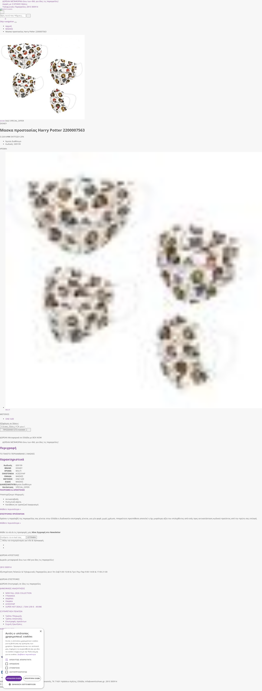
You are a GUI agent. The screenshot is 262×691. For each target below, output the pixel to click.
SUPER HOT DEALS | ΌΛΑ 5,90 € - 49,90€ (23, 606)
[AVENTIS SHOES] (131, 9)
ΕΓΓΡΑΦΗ (32, 537)
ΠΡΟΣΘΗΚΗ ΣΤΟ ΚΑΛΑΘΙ (14, 429)
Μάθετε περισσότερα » (10, 509)
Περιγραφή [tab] (8, 448)
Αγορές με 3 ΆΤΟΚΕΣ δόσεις (14, 4)
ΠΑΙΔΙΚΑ (9, 601)
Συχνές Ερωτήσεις (13, 624)
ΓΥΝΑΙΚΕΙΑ (10, 595)
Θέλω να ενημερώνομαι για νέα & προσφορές (23, 540)
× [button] (41, 631)
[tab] (12, 490)
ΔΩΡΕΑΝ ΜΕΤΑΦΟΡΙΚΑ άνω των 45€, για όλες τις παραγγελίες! (30, 1)
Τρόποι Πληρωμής (13, 616)
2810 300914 (5, 567)
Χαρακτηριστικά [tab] (12, 459)
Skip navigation (7, 21)
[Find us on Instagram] (6, 548)
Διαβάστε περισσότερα (27, 654)
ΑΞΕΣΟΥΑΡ (10, 604)
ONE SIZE (9, 419)
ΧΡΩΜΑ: (3, 148)
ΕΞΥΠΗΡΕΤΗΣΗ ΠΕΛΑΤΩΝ (11, 611)
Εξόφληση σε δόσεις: (9, 423)
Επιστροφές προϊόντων (15, 621)
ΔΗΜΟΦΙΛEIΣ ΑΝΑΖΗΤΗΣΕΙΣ (12, 588)
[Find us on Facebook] (6, 545)
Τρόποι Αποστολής (13, 618)
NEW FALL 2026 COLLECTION (18, 593)
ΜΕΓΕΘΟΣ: (5, 414)
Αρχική (8, 26)
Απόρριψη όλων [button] (32, 678)
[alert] (23, 658)
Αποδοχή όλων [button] (13, 678)
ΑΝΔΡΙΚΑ (9, 598)
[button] (1, 689)
